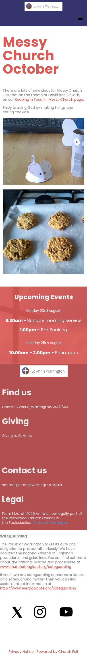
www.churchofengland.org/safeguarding (35, 566)
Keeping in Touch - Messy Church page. (49, 99)
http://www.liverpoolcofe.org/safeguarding (38, 588)
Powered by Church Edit (57, 651)
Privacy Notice (21, 651)
